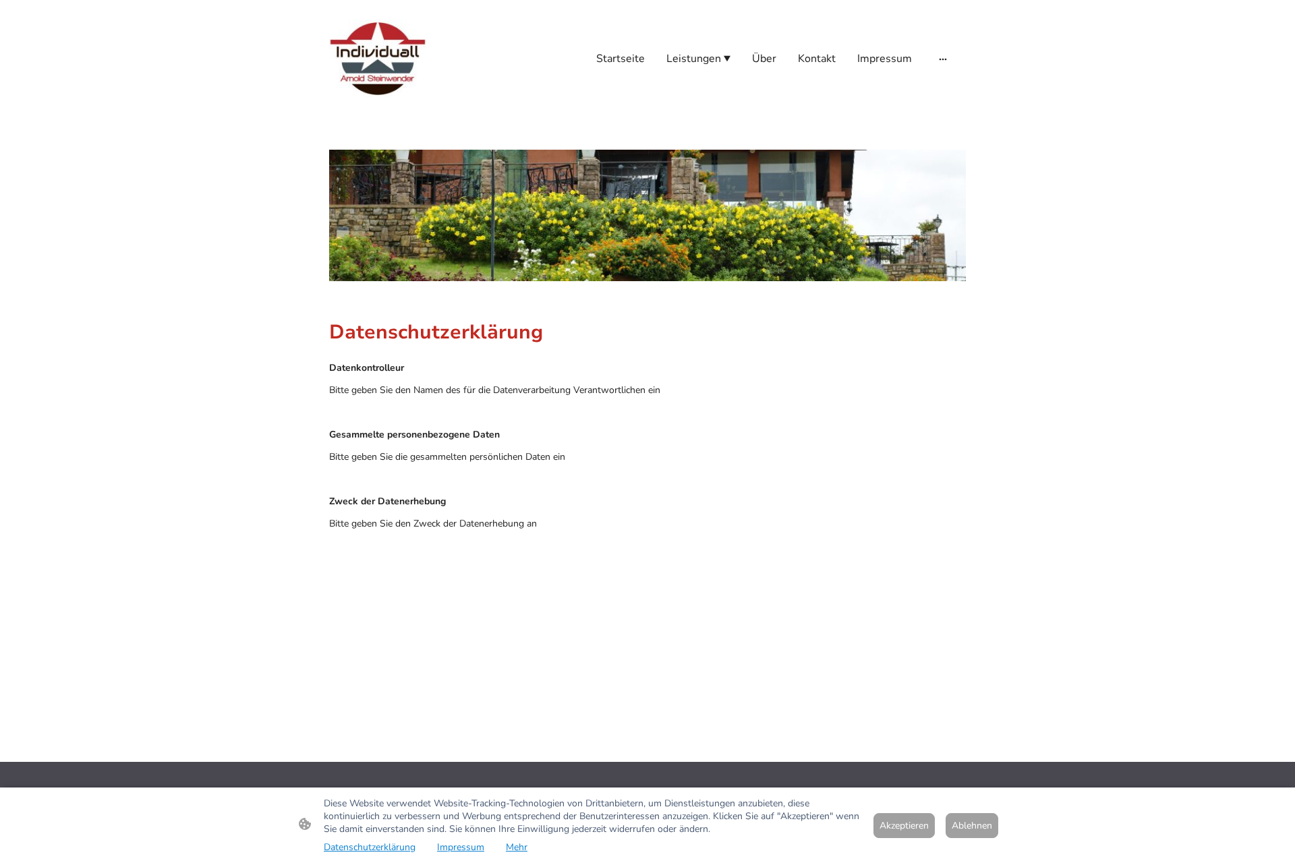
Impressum (460, 847)
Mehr (516, 847)
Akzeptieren (904, 825)
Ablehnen (972, 825)
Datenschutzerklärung (369, 847)
